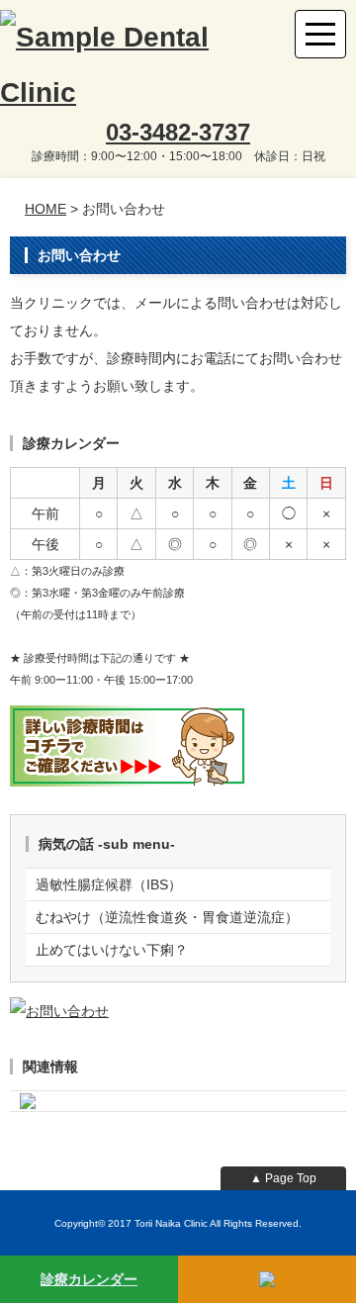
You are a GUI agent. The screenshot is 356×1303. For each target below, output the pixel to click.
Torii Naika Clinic (171, 1223)
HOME (45, 209)
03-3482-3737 (178, 132)
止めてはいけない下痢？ (112, 950)
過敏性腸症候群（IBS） (109, 884)
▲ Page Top (283, 1178)
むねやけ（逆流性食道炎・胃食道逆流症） (167, 917)
